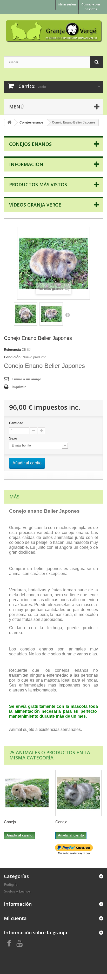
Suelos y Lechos (17, 891)
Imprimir (19, 387)
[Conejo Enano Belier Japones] (25, 314)
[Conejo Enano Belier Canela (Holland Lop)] (27, 793)
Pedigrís (10, 885)
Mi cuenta (15, 918)
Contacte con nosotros (91, 7)
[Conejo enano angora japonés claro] (78, 793)
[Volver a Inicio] (9, 122)
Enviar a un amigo (26, 379)
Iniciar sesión (67, 4)
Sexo (13, 438)
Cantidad (16, 423)
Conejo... (11, 822)
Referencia (12, 350)
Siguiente (67, 314)
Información (26, 164)
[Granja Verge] (53, 30)
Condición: (13, 357)
